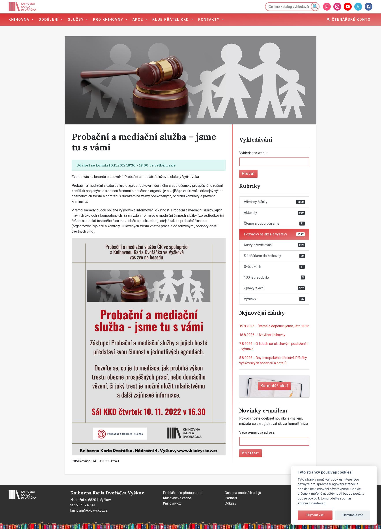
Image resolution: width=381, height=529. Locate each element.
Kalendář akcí (274, 386)
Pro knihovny (109, 19)
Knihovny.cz (172, 503)
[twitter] (358, 6)
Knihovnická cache (177, 498)
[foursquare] (327, 6)
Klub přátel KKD (171, 19)
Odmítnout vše (353, 515)
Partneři (231, 498)
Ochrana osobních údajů (243, 493)
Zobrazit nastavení (312, 503)
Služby (76, 19)
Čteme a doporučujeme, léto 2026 (274, 326)
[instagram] (337, 6)
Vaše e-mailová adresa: (257, 432)
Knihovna (20, 19)
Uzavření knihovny (262, 335)
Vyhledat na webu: (253, 153)
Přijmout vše (315, 515)
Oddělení (49, 19)
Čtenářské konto (351, 19)
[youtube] (347, 6)
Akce (138, 19)
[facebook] (368, 6)
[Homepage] (22, 6)
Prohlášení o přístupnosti (182, 493)
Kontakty (209, 19)
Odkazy (230, 503)
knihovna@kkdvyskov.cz (89, 510)
